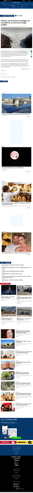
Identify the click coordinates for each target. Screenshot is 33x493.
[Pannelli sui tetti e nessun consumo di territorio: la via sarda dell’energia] (16, 103)
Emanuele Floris (4, 278)
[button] (15, 15)
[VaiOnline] (16, 463)
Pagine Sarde (16, 453)
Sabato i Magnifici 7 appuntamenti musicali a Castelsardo (13, 264)
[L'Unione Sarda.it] (16, 2)
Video (9, 4)
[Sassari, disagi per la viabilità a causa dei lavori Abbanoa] (8, 344)
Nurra (3, 74)
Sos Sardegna (13, 6)
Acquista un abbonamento (16, 448)
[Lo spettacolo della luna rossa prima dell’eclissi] (16, 157)
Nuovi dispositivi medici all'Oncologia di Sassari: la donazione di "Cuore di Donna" (23, 394)
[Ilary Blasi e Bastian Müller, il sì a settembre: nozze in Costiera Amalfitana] (16, 242)
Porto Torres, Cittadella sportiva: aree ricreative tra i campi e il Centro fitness (23, 383)
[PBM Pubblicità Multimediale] (16, 465)
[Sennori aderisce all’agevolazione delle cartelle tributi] (8, 365)
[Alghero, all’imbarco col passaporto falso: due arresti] (24, 312)
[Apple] (16, 484)
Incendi (27, 6)
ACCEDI (29, 0)
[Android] (16, 487)
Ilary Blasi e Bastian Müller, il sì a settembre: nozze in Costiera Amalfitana (16, 252)
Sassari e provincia (7, 15)
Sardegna (12, 4)
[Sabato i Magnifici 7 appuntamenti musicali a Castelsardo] (8, 290)
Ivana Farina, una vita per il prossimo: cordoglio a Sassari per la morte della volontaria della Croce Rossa (23, 331)
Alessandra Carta (4, 115)
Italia (15, 4)
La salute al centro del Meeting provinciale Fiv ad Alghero (13, 271)
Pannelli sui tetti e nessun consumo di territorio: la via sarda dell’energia (16, 114)
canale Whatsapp (29, 49)
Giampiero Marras (4, 266)
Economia (25, 4)
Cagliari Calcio (22, 6)
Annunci (16, 451)
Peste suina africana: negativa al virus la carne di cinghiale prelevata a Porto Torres (24, 298)
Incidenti (18, 6)
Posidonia (13, 76)
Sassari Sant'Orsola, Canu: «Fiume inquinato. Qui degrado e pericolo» (22, 373)
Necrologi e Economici (16, 470)
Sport (29, 4)
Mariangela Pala (3, 70)
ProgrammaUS (5, 4)
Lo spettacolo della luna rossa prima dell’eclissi (12, 167)
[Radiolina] (24, 442)
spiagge (4, 76)
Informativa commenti (16, 477)
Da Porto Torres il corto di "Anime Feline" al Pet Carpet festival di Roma (23, 404)
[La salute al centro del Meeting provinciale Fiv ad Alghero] (8, 311)
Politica (22, 4)
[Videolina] (8, 442)
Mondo (19, 4)
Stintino (5, 74)
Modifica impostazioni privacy (16, 475)
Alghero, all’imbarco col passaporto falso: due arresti (12, 273)
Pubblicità (16, 472)
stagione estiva (9, 76)
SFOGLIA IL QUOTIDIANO (4, 8)
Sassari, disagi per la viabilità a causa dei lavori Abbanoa (12, 279)
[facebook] (4, 0)
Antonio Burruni (4, 272)
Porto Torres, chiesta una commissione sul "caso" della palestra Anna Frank (24, 352)
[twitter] (3, 0)
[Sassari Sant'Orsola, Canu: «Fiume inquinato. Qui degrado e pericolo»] (8, 375)
